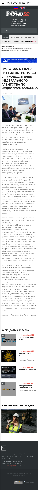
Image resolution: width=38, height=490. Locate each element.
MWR (22, 41)
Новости (5, 37)
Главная (4, 47)
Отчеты (4, 41)
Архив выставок (30, 37)
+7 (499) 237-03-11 (12, 466)
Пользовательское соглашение (15, 473)
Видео (10, 41)
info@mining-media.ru (27, 466)
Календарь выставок (16, 37)
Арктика (16, 41)
